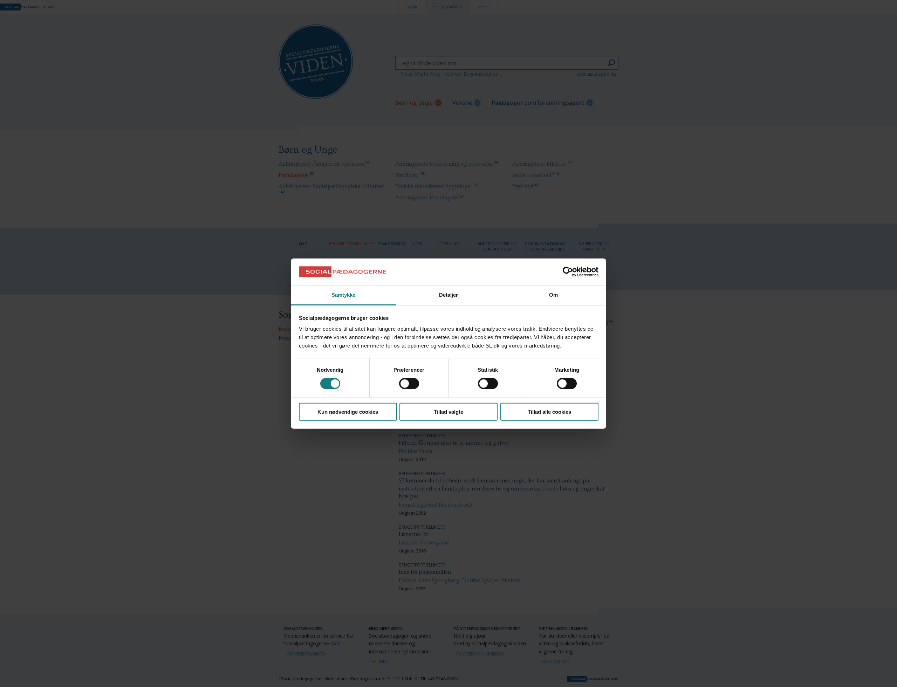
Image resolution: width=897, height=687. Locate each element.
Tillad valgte (448, 411)
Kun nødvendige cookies (347, 411)
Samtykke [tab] (343, 295)
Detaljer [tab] (448, 295)
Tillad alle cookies (549, 411)
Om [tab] (553, 295)
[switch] (409, 383)
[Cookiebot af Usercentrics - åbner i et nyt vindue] (567, 272)
